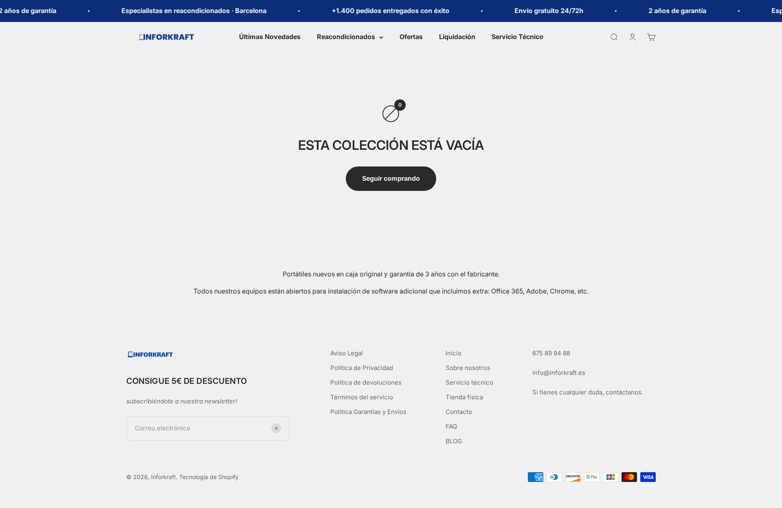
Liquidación (457, 37)
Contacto (459, 412)
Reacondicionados (346, 37)
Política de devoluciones (366, 382)
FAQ (451, 426)
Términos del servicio (361, 397)
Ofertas (411, 37)
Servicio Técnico (517, 37)
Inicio (453, 353)
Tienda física (464, 397)
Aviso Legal (346, 353)
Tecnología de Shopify (209, 476)
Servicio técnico (469, 382)
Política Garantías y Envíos (368, 412)
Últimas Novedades (270, 37)
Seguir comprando (391, 178)
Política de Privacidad (361, 368)
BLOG (454, 441)
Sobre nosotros (468, 368)
